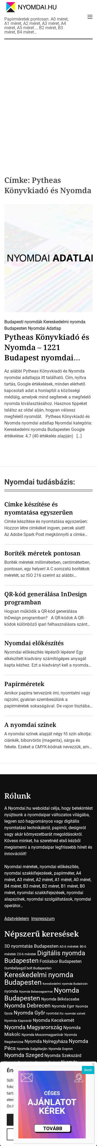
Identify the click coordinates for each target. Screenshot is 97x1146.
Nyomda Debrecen (27, 1005)
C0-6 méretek (26, 954)
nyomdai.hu (55, 1013)
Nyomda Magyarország (33, 1027)
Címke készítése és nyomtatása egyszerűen (38, 508)
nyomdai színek (75, 1013)
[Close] (93, 1064)
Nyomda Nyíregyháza (46, 1041)
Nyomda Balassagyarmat (36, 991)
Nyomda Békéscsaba (60, 999)
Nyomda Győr (29, 1013)
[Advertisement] (48, 99)
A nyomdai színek (30, 724)
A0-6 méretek (69, 947)
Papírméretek (24, 684)
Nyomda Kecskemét (53, 1020)
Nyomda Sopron (60, 1049)
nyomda (11, 991)
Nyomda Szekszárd (62, 1055)
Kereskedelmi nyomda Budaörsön (65, 984)
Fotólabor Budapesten (61, 961)
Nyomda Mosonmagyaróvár (42, 1035)
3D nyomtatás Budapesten (31, 946)
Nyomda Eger (63, 1006)
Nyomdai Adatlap (44, 328)
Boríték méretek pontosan (42, 553)
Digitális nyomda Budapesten (44, 956)
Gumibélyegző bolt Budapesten (27, 968)
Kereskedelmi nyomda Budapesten (38, 978)
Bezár (88, 1070)
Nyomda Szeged (23, 1055)
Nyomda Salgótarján (32, 1049)
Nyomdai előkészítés (34, 643)
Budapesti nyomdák (23, 321)
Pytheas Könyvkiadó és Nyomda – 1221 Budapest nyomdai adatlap (46, 352)
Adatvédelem (16, 918)
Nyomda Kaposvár (18, 1021)
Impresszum (43, 918)
